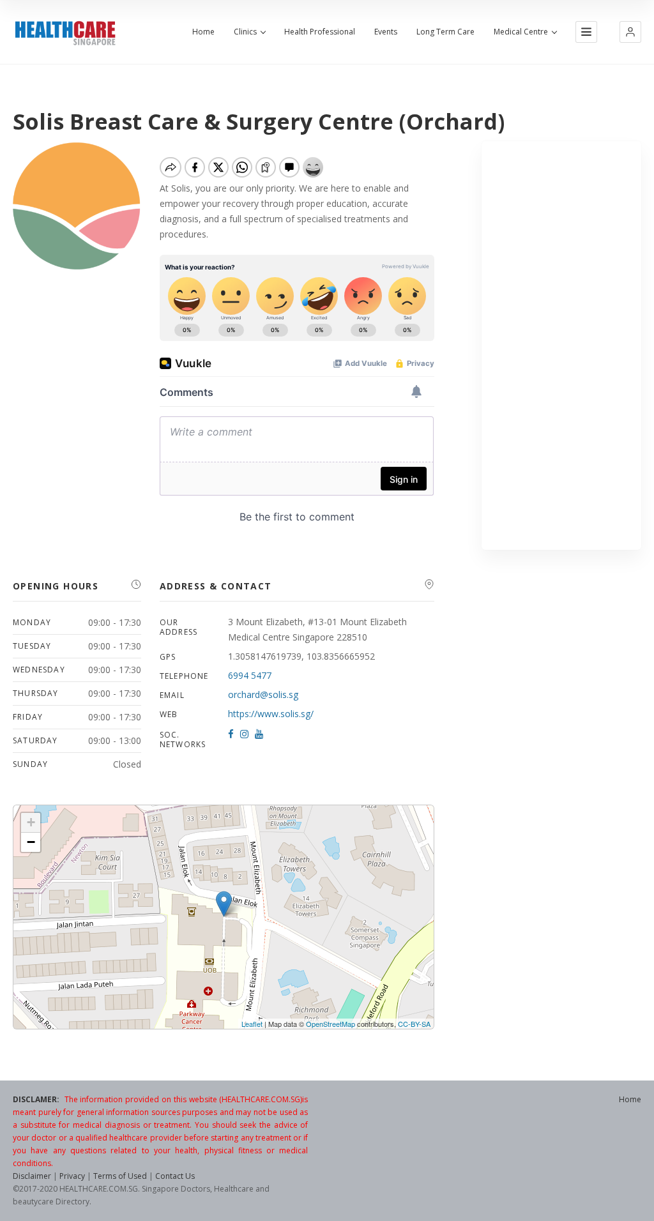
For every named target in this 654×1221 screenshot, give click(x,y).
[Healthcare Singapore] (65, 33)
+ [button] (31, 822)
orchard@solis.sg (263, 694)
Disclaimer (32, 1176)
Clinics (245, 32)
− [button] (31, 842)
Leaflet (251, 1024)
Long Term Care (445, 32)
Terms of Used (120, 1176)
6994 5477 (249, 675)
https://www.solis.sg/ (271, 714)
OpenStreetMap (330, 1024)
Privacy (72, 1176)
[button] (630, 32)
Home (203, 32)
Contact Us (175, 1176)
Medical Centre (521, 32)
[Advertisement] (561, 345)
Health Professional (319, 32)
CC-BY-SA (414, 1024)
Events (385, 32)
